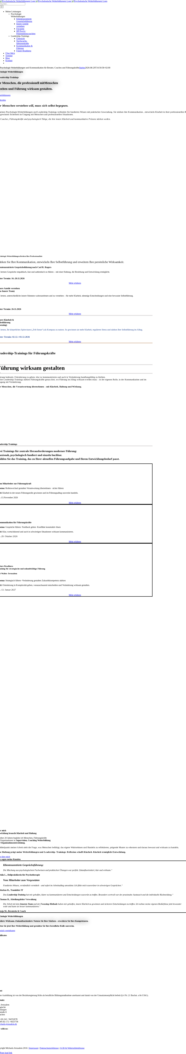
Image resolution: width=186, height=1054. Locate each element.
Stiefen (82, 68)
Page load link (6, 1053)
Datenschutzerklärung (49, 1048)
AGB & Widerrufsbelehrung (72, 1048)
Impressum (33, 1048)
